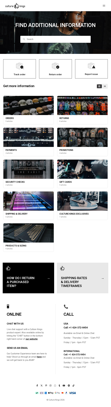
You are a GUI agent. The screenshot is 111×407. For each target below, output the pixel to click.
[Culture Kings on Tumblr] (59, 385)
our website (32, 339)
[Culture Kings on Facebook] (37, 385)
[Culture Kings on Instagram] (50, 385)
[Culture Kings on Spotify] (69, 385)
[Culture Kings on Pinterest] (46, 385)
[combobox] (55, 39)
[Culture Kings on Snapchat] (55, 385)
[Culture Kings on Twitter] (41, 385)
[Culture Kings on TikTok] (73, 385)
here (39, 357)
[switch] (102, 86)
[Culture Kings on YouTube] (64, 385)
